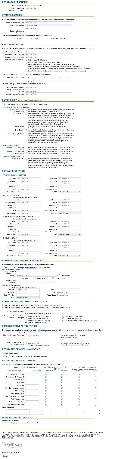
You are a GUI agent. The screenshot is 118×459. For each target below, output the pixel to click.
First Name (12, 178)
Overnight (66, 78)
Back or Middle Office (16, 402)
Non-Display (19, 130)
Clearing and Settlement (15, 405)
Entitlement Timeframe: (15, 77)
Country (54, 191)
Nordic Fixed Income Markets (39, 320)
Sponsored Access (17, 393)
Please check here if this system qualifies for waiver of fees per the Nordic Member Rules (37, 307)
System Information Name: (14, 23)
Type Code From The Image (10, 452)
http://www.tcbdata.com (42, 345)
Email (55, 181)
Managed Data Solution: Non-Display (15, 152)
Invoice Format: (10, 278)
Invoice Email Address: (11, 281)
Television (20, 385)
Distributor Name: (17, 8)
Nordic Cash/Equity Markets (38, 316)
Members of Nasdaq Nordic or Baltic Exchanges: (14, 317)
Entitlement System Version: (14, 57)
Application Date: (18, 6)
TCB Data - (39, 345)
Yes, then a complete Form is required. (30, 268)
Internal (19, 39)
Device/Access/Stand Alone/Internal (16, 111)
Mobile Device (19, 380)
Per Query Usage (18, 126)
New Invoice (66, 275)
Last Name (53, 178)
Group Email (11, 184)
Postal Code (11, 192)
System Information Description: (17, 32)
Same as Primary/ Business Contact (25, 197)
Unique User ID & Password (38, 60)
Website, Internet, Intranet (14, 388)
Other (30, 81)
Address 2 (12, 186)
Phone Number (10, 181)
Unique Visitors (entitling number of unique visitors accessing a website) (54, 66)
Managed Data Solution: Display (15, 148)
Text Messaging (18, 391)
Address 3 (53, 186)
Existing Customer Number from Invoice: (9, 273)
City (14, 189)
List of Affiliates (31, 268)
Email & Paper (60, 278)
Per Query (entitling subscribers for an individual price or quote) (51, 64)
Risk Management (17, 399)
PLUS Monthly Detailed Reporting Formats (15, 343)
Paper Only (41, 278)
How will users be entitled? (14, 60)
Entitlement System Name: (14, 54)
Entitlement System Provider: (13, 52)
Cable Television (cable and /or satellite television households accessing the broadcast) (60, 69)
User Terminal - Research (15, 377)
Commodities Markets (73, 318)
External (37, 39)
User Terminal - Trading (15, 374)
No (6, 268)
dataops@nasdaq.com (89, 369)
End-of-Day (50, 78)
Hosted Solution (18, 114)
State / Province (51, 189)
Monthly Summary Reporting (13, 335)
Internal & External (58, 39)
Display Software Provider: (14, 87)
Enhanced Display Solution (14, 134)
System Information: (17, 25)
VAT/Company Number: (15, 311)
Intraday (31, 78)
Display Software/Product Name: (15, 90)
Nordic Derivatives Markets (38, 318)
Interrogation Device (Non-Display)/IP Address (45, 62)
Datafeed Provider (17, 159)
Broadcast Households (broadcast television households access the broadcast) (57, 71)
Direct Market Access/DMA (14, 396)
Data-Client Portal (33, 335)
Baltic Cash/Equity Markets (74, 316)
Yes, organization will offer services (29, 356)
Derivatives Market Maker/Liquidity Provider (81, 320)
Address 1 (53, 184)
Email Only (24, 278)
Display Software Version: (15, 94)
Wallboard (20, 382)
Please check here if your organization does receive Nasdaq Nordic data (33, 305)
